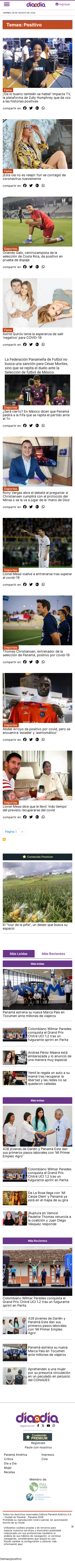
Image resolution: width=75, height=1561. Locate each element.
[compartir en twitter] (31, 108)
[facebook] (38, 1425)
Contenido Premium (40, 856)
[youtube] (48, 1425)
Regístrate (38, 1443)
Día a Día (10, 1463)
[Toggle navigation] (7, 4)
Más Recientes (53, 954)
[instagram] (53, 1425)
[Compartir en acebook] (24, 108)
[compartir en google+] (37, 108)
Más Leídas (18, 954)
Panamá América (15, 1454)
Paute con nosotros (38, 1447)
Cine (45, 1459)
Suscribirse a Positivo (4, 839)
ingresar (64, 4)
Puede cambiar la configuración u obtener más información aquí (30, 1543)
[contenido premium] (37, 1437)
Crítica (8, 1459)
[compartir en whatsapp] (43, 108)
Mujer (8, 1468)
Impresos (48, 1454)
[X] (43, 1425)
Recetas (9, 1472)
